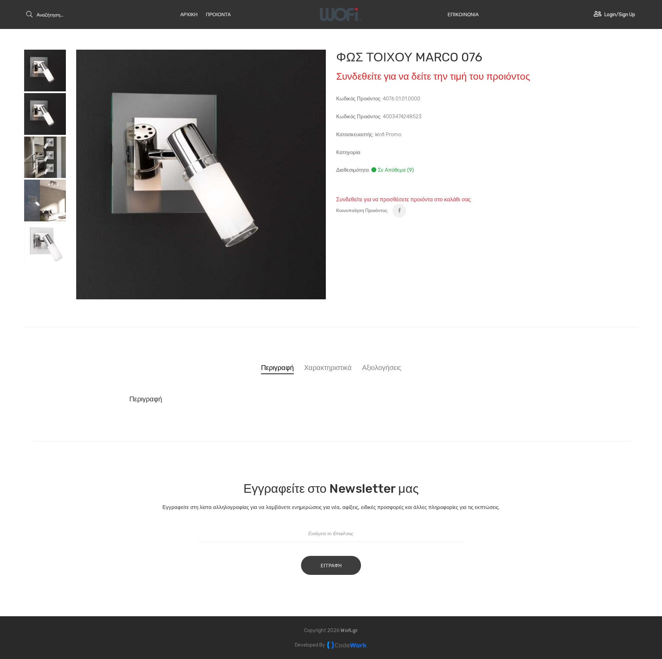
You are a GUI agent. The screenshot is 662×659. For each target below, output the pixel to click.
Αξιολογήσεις (381, 367)
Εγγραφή (331, 565)
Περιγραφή (277, 367)
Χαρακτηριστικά (328, 367)
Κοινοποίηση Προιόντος (362, 210)
